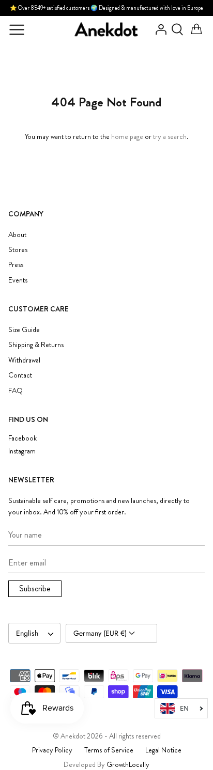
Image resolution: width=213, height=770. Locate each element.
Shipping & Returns (36, 344)
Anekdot (72, 736)
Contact (20, 375)
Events (17, 280)
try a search (170, 136)
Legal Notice (163, 750)
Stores (17, 249)
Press (15, 264)
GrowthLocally (127, 764)
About (17, 234)
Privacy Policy (52, 750)
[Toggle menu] (16, 29)
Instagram (22, 451)
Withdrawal (24, 360)
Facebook (22, 438)
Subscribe (35, 588)
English (27, 633)
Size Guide (24, 329)
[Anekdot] (106, 29)
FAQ (15, 390)
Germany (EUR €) (101, 633)
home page (127, 136)
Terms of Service (108, 750)
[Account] (158, 29)
